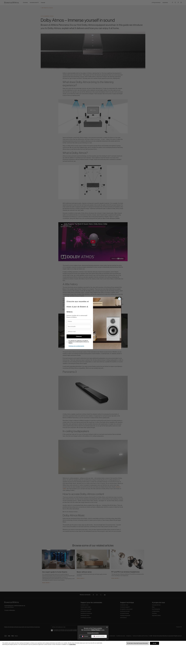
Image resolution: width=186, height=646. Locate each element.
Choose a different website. (93, 633)
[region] (93, 643)
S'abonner (79, 336)
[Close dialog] (119, 298)
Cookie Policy (72, 644)
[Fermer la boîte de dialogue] (107, 627)
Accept (154, 643)
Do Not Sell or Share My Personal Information (137, 643)
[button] (99, 636)
